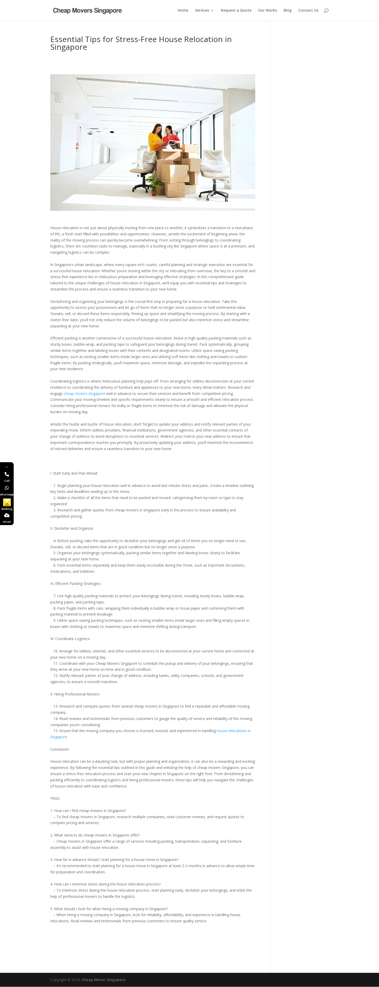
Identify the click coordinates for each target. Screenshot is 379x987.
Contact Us (308, 11)
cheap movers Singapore (84, 393)
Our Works (267, 11)
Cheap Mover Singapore (103, 979)
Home (183, 11)
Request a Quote (236, 11)
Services (202, 11)
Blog (288, 11)
